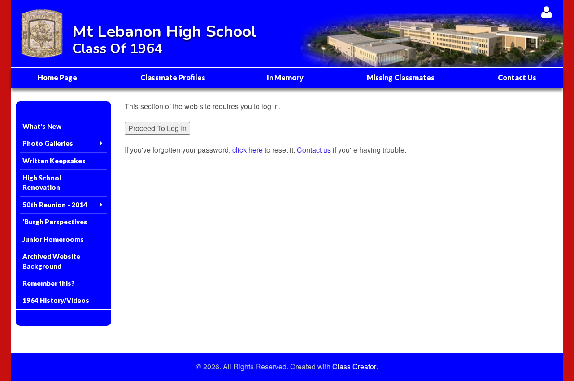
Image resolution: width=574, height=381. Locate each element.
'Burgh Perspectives (54, 222)
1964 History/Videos (55, 300)
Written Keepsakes (54, 161)
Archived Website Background (51, 261)
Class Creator (354, 367)
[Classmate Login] (546, 12)
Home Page (57, 77)
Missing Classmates (401, 77)
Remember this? (48, 283)
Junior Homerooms (53, 239)
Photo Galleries (47, 143)
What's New (41, 126)
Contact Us (517, 77)
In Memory (285, 77)
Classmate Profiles (172, 77)
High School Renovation (41, 182)
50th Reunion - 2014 (54, 205)
